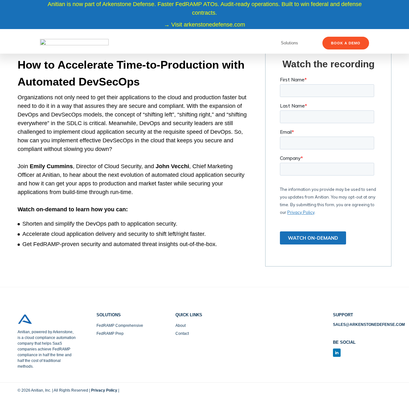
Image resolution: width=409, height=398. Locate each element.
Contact (182, 333)
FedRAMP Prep (110, 333)
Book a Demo (345, 43)
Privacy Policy (104, 390)
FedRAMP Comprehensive (119, 325)
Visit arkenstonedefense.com (208, 24)
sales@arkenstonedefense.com (369, 324)
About (180, 325)
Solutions (289, 43)
